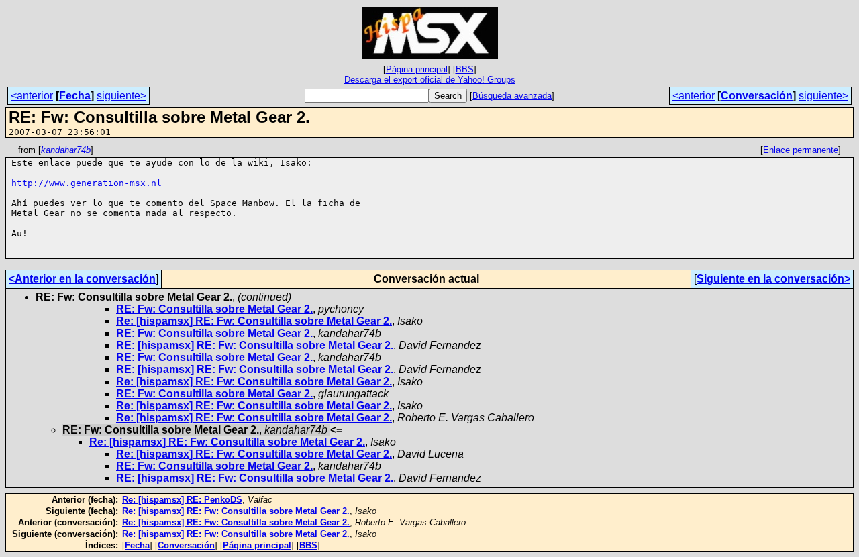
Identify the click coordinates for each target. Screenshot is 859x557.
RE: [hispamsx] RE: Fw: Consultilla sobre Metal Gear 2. (254, 345)
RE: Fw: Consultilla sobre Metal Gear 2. (214, 309)
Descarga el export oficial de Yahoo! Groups (429, 79)
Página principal (417, 69)
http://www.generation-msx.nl (86, 183)
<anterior (32, 95)
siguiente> (121, 95)
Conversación (757, 95)
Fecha (75, 95)
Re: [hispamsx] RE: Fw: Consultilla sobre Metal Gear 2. (254, 321)
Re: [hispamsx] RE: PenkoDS (182, 500)
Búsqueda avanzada (512, 96)
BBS (465, 69)
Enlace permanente (800, 150)
